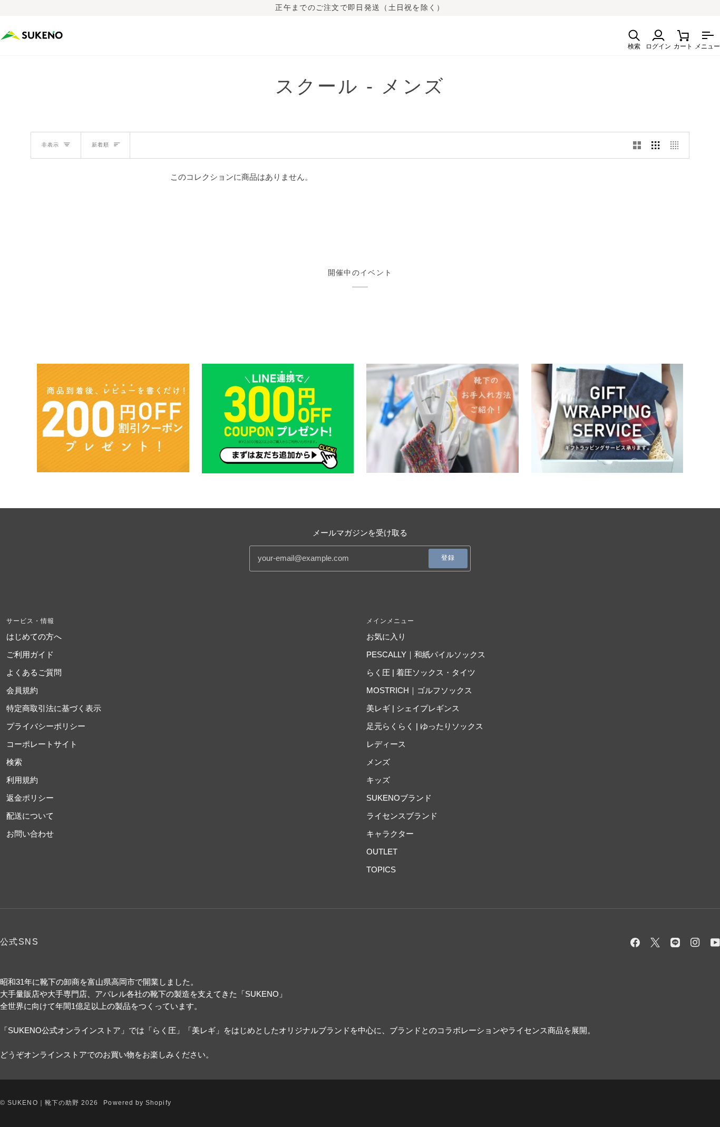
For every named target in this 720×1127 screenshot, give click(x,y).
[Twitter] (655, 942)
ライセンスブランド (401, 815)
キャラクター (390, 833)
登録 (448, 557)
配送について (30, 815)
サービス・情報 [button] (30, 621)
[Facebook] (635, 942)
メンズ (378, 761)
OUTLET (381, 851)
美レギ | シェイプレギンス (413, 708)
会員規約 (22, 690)
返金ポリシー (30, 797)
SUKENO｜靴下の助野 (43, 1102)
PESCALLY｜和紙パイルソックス (425, 654)
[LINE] (675, 942)
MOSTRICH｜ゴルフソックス (419, 690)
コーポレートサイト (41, 744)
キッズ (378, 779)
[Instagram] (695, 942)
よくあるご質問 (34, 672)
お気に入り (386, 636)
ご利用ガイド (30, 654)
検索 (14, 761)
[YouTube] (715, 942)
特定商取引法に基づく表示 (53, 708)
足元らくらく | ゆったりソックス (424, 726)
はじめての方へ (34, 636)
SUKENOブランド (399, 797)
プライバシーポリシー (45, 726)
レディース (386, 744)
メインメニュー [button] (390, 621)
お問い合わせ (30, 833)
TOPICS (381, 869)
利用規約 (22, 779)
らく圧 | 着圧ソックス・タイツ (420, 672)
